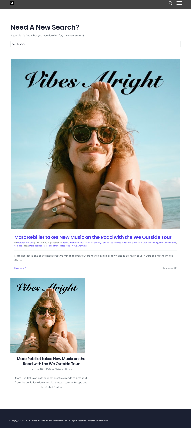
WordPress (103, 421)
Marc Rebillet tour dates (54, 246)
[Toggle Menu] (179, 3)
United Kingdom (155, 242)
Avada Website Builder (42, 421)
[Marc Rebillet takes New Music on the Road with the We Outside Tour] (95, 144)
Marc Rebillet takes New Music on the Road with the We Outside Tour (92, 237)
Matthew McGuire (25, 242)
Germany (97, 242)
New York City (140, 242)
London (105, 242)
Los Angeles (115, 242)
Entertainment (76, 242)
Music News (127, 242)
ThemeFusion (61, 421)
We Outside (83, 246)
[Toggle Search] (170, 3)
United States (170, 242)
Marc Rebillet (35, 246)
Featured (87, 242)
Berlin (65, 242)
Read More (19, 268)
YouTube (18, 246)
